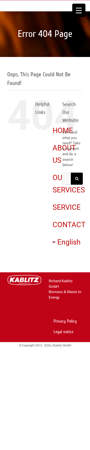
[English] (54, 242)
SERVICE (67, 207)
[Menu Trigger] (78, 10)
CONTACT (69, 224)
